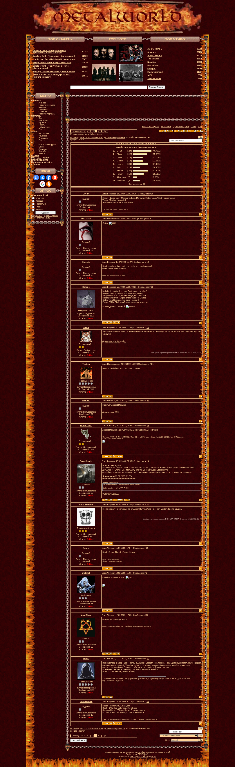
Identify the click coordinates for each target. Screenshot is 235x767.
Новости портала (47, 114)
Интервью (43, 109)
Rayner (86, 548)
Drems (86, 327)
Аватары (43, 149)
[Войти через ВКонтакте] (42, 177)
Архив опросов (51, 215)
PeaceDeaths (86, 461)
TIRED (86, 658)
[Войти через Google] (42, 184)
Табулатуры (44, 127)
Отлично (40, 198)
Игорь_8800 (86, 426)
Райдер (92, 134)
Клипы (41, 118)
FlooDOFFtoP (86, 505)
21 (152, 364)
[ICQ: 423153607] (116, 654)
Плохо (38, 207)
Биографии (44, 133)
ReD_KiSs (86, 219)
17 (152, 219)
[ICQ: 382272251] (127, 500)
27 (147, 573)
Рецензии (43, 136)
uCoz (153, 756)
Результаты (36, 215)
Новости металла (47, 105)
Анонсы (42, 103)
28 (147, 615)
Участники (166, 126)
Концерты (43, 120)
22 (148, 401)
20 (148, 327)
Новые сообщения (150, 126)
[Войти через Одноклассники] (49, 184)
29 (148, 658)
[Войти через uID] (36, 177)
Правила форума (181, 126)
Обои (41, 147)
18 (148, 262)
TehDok (86, 364)
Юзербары (43, 151)
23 (148, 426)
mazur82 (86, 401)
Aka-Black (86, 615)
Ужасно (39, 210)
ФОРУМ (74, 137)
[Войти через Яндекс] (55, 177)
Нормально (41, 204)
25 (148, 505)
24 (148, 461)
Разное (42, 129)
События (43, 111)
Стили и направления (115, 137)
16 (152, 194)
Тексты (42, 125)
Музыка (42, 122)
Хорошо (39, 201)
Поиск (193, 126)
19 (152, 287)
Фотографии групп (47, 144)
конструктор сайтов (139, 756)
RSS (200, 126)
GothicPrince (86, 701)
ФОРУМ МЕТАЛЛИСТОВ (91, 137)
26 (147, 548)
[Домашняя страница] (117, 723)
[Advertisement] (137, 107)
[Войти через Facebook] (48, 177)
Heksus (99, 134)
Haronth (86, 262)
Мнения (42, 107)
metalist (86, 573)
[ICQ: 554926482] (116, 322)
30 (148, 701)
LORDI (86, 194)
